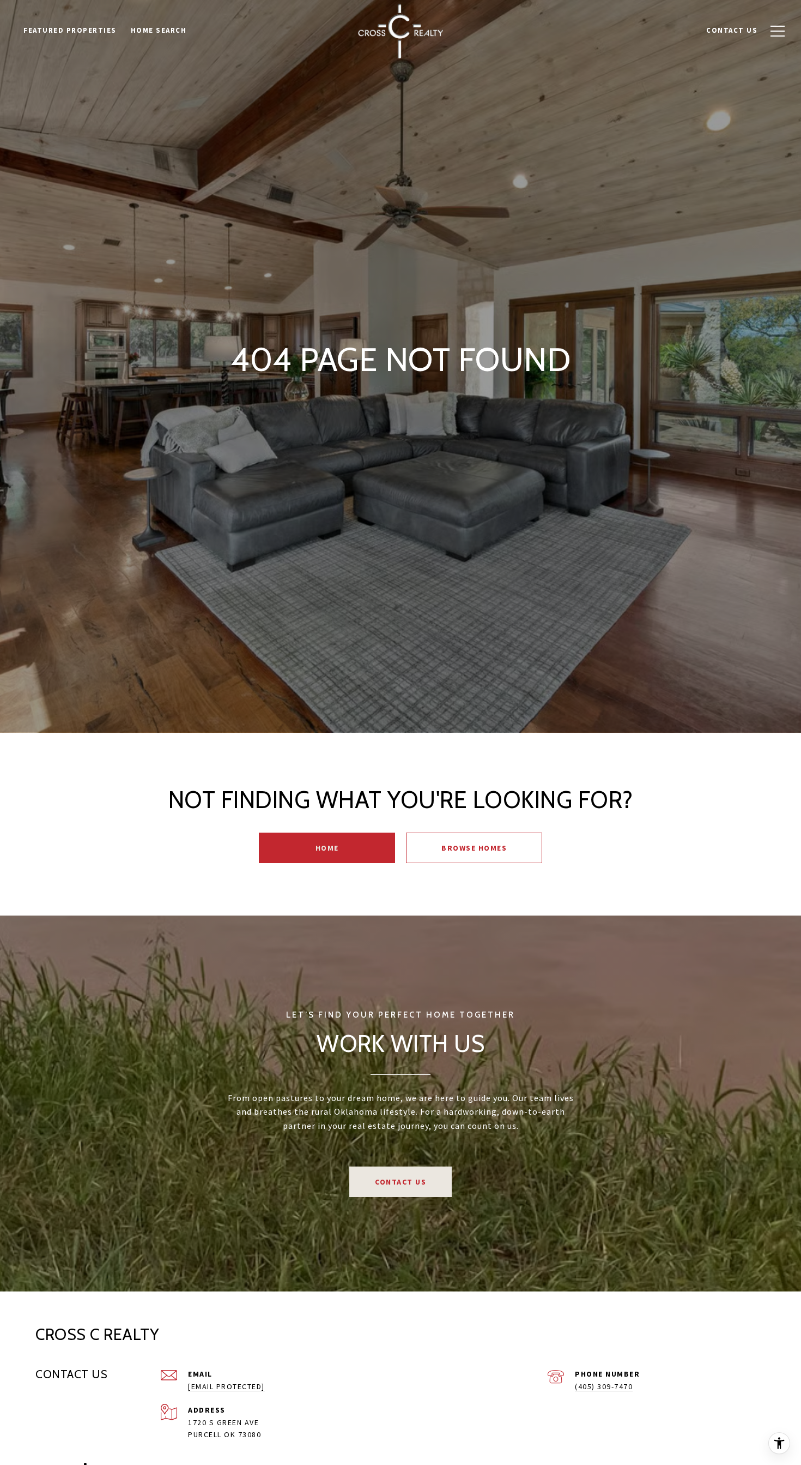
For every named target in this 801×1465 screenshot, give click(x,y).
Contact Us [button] (400, 1182)
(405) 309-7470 (604, 1386)
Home (327, 848)
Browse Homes (474, 848)
